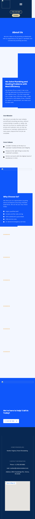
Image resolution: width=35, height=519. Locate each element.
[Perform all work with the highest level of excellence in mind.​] (17, 157)
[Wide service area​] (10, 219)
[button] (21, 4)
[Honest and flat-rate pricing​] (13, 214)
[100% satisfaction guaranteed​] (13, 217)
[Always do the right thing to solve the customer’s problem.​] (17, 152)
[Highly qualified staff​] (10, 211)
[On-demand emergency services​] (14, 222)
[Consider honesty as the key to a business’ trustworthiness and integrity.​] (17, 147)
